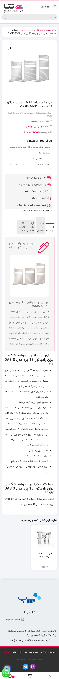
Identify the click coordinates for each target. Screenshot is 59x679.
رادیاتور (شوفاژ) (43, 30)
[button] (9, 48)
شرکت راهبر (20, 659)
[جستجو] (4, 17)
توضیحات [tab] (50, 230)
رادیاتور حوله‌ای (27, 30)
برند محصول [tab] (30, 229)
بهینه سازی (31, 659)
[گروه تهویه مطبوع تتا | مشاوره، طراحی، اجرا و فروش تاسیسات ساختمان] (14, 7)
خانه (54, 30)
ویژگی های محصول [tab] (40, 227)
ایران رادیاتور (37, 121)
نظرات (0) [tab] (22, 229)
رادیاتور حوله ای (31, 132)
